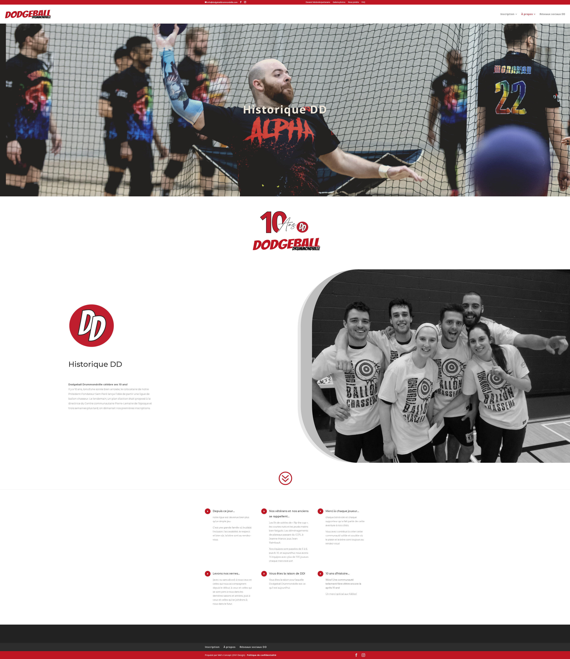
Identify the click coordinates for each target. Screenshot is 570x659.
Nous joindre (353, 2)
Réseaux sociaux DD (552, 14)
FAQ (363, 2)
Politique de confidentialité (261, 655)
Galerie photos (339, 2)
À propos (527, 14)
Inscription (507, 14)
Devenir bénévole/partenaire (318, 2)
